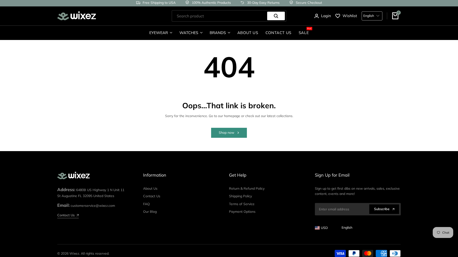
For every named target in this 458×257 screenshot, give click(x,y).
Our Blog (150, 211)
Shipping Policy (240, 196)
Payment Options (242, 211)
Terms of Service (242, 204)
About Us (150, 188)
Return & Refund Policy (247, 188)
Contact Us (151, 196)
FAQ (146, 204)
